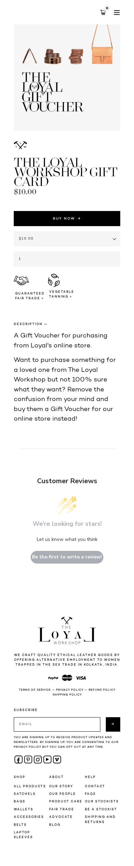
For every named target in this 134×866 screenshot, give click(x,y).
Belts (20, 824)
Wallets (23, 809)
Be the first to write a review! (67, 557)
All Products (30, 786)
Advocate (61, 817)
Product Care (65, 801)
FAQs (90, 794)
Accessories (29, 817)
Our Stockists (102, 801)
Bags (19, 801)
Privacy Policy (69, 690)
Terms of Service (35, 690)
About (56, 777)
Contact (95, 786)
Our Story (61, 786)
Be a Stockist (101, 809)
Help (90, 777)
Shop (19, 777)
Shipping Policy (67, 694)
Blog (54, 824)
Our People (62, 794)
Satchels (25, 794)
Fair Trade (61, 809)
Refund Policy (102, 690)
